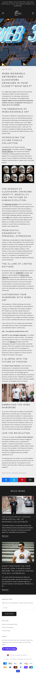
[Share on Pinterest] (22, 480)
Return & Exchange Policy (9, 624)
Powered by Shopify (24, 659)
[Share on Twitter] (14, 480)
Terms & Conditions (8, 627)
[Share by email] (30, 480)
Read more (5, 536)
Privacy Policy (6, 631)
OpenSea (13, 342)
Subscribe (9, 614)
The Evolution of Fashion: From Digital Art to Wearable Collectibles (16, 519)
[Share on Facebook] (6, 480)
